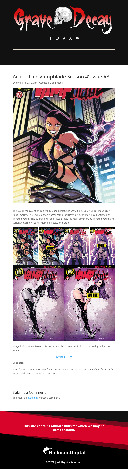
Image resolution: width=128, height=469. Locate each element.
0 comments (57, 82)
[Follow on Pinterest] (64, 38)
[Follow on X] (70, 38)
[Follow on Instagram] (57, 38)
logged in (33, 397)
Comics (43, 82)
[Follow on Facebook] (50, 38)
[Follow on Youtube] (77, 38)
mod (18, 82)
